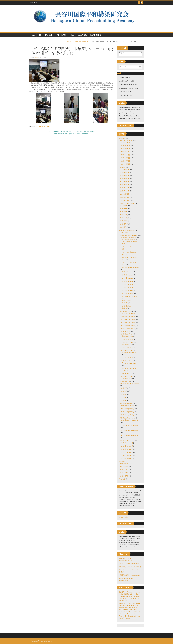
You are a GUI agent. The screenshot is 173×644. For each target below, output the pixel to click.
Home (69, 41)
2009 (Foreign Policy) (127, 409)
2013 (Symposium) (127, 458)
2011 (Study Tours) (127, 350)
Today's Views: (124, 77)
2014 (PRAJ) (124, 208)
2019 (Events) (125, 149)
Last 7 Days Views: (125, 81)
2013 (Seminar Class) (128, 329)
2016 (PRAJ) (124, 215)
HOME (33, 35)
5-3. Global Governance (127, 418)
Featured (122, 479)
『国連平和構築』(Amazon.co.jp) (129, 575)
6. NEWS (122, 461)
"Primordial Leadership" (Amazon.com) (126, 579)
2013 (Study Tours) (127, 376)
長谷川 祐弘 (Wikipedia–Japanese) (130, 567)
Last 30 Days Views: (126, 84)
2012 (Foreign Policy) (127, 415)
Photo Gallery (124, 232)
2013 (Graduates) (127, 284)
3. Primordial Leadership (126, 230)
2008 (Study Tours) (127, 334)
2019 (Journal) (124, 188)
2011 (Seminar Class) (128, 322)
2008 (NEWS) (124, 464)
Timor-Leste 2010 (127, 347)
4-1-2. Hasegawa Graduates (130, 268)
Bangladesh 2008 (127, 336)
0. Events (122, 138)
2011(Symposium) (126, 452)
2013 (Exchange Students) (127, 307)
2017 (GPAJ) (124, 218)
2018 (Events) (125, 145)
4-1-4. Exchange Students (129, 297)
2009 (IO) (124, 391)
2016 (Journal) (124, 178)
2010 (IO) (124, 394)
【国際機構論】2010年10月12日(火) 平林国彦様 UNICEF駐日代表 (72, 132)
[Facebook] (139, 2)
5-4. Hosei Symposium (127, 441)
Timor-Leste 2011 (127, 358)
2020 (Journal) (124, 191)
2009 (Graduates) (127, 272)
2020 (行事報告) (126, 152)
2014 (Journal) (124, 172)
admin (36, 57)
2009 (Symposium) (127, 446)
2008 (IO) (124, 388)
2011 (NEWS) (124, 473)
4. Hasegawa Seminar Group (128, 235)
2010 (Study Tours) (127, 342)
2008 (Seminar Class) (128, 313)
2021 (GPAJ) (124, 227)
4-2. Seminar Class (126, 311)
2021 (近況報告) (125, 194)
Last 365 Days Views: (126, 88)
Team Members (95, 35)
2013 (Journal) (124, 169)
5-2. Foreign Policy (126, 403)
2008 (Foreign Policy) (127, 405)
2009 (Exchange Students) (127, 302)
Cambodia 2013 (127, 379)
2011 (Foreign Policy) (127, 412)
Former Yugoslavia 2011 (129, 353)
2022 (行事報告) (126, 158)
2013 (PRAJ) (124, 205)
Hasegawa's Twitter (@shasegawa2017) (125, 559)
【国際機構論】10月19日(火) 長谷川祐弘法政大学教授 (71, 134)
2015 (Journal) (124, 175)
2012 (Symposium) (127, 455)
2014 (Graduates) (127, 287)
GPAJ (72, 35)
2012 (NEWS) (124, 476)
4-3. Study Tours (125, 332)
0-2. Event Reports (126, 140)
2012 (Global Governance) (129, 436)
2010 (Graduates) (127, 275)
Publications (82, 35)
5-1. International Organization (129, 384)
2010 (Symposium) (127, 449)
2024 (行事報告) (126, 164)
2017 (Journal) (124, 182)
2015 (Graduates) (127, 290)
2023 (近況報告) (125, 200)
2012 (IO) (124, 400)
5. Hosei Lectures (124, 382)
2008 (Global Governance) (129, 420)
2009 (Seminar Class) (128, 316)
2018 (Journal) (124, 185)
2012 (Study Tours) (127, 361)
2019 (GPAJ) (124, 224)
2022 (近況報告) (125, 197)
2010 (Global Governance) (129, 425)
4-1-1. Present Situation (128, 240)
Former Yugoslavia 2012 (129, 363)
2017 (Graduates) (127, 293)
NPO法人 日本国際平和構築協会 (129, 564)
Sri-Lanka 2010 (127, 344)
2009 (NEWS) (124, 467)
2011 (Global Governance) (129, 430)
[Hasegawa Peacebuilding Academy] (85, 18)
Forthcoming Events (45, 35)
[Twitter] (142, 2)
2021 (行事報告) (126, 155)
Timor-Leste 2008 (127, 339)
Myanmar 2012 (126, 373)
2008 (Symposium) (127, 443)
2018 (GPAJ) (124, 221)
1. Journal (122, 167)
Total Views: (123, 92)
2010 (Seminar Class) (81, 41)
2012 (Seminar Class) (128, 326)
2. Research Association (126, 203)
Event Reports (62, 35)
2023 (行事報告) (126, 161)
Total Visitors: (124, 95)
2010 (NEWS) (124, 470)
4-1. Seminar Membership (128, 237)
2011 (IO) (124, 397)
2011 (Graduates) (127, 278)
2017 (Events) (125, 142)
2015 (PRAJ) (124, 212)
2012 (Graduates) (127, 281)
